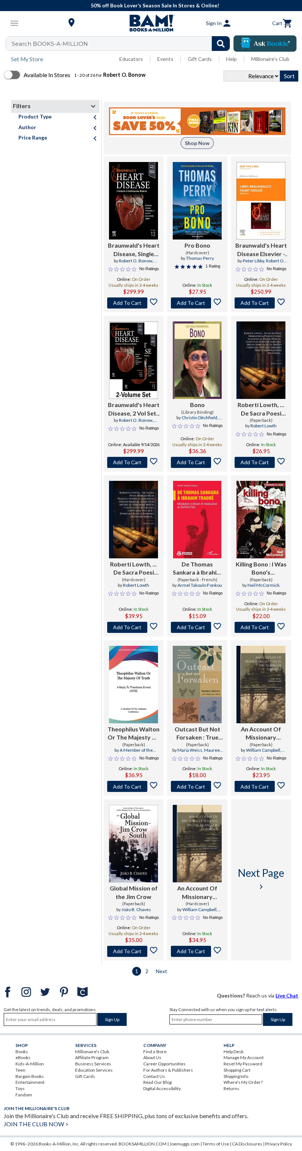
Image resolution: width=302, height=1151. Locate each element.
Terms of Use (216, 1144)
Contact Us (154, 1076)
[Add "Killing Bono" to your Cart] (261, 627)
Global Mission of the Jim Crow (134, 892)
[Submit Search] (221, 43)
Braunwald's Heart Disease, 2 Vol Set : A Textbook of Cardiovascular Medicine (133, 409)
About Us (152, 1057)
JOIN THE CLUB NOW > (36, 1123)
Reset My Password (243, 1063)
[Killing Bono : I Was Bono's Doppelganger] (261, 519)
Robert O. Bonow (135, 260)
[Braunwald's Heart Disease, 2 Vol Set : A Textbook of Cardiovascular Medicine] (133, 360)
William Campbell (263, 750)
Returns (231, 1088)
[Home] (151, 23)
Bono (197, 404)
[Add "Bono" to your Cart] (197, 462)
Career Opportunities (164, 1063)
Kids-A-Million (29, 1063)
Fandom (23, 1094)
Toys (20, 1088)
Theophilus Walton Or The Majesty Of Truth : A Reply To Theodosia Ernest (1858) (133, 734)
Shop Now (197, 143)
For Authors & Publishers (168, 1070)
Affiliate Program (92, 1057)
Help (231, 59)
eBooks (23, 1057)
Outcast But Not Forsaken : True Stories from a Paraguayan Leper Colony (197, 734)
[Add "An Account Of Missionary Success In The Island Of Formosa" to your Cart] (261, 786)
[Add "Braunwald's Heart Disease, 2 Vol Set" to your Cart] (133, 462)
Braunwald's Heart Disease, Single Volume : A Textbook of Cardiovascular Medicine (133, 250)
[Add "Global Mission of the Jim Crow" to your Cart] (133, 951)
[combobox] (122, 44)
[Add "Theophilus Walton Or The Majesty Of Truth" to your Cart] (133, 786)
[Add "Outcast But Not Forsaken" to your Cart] (197, 786)
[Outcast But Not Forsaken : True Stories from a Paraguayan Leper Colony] (197, 684)
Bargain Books (29, 1076)
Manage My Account (244, 1057)
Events (165, 59)
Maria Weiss (190, 750)
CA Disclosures (247, 1144)
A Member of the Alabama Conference (133, 753)
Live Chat (286, 995)
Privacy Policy (278, 1144)
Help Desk (233, 1051)
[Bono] (197, 360)
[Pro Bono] (197, 200)
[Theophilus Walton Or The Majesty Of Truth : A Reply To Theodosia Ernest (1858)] (133, 684)
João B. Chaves (136, 909)
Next (161, 971)
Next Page (261, 878)
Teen (20, 1070)
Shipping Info (236, 1076)
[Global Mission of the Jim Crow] (133, 843)
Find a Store (154, 1051)
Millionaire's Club (270, 59)
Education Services (94, 1070)
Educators (131, 59)
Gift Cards (200, 59)
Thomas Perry (200, 258)
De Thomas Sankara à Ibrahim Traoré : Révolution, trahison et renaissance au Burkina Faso (197, 569)
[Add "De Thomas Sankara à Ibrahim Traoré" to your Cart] (197, 627)
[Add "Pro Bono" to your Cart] (197, 303)
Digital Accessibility (162, 1088)
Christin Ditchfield (199, 417)
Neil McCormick (263, 585)
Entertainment (30, 1082)
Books (21, 1051)
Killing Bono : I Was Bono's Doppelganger (261, 569)
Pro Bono (197, 245)
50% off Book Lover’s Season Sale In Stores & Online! (155, 5)
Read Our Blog (157, 1082)
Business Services (93, 1063)
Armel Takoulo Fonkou (200, 585)
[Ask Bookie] (264, 43)
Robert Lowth (263, 425)
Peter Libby (253, 260)
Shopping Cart (237, 1070)
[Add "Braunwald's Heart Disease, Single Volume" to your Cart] (133, 303)
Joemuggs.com (184, 1144)
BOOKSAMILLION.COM (142, 1144)
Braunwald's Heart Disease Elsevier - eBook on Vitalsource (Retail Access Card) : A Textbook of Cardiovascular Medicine (261, 250)
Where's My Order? (243, 1082)
